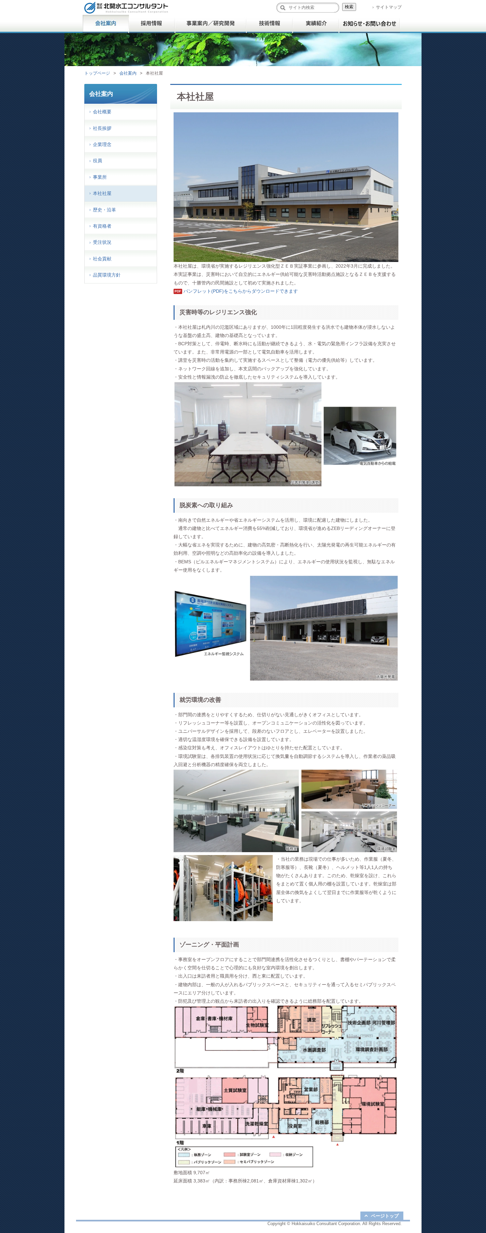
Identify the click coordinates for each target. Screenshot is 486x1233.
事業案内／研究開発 (210, 24)
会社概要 (102, 111)
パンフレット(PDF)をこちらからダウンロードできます (240, 291)
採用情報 (152, 24)
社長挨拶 (102, 128)
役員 (97, 160)
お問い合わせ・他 (369, 24)
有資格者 (102, 226)
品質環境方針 (107, 275)
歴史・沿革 (104, 209)
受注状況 (102, 242)
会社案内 (106, 24)
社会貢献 (102, 258)
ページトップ (385, 1215)
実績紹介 (316, 24)
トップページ (97, 73)
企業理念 (102, 144)
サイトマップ (389, 7)
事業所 (100, 177)
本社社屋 (102, 193)
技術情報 (269, 24)
